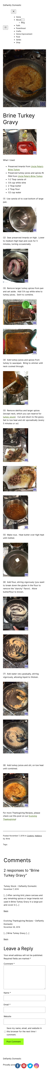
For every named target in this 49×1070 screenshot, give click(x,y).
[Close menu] (13, 12)
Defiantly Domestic (12, 5)
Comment (9, 963)
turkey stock (9, 417)
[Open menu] (5, 27)
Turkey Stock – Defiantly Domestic (20, 886)
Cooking (30, 836)
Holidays (38, 836)
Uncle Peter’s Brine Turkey (30, 176)
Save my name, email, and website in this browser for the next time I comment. (24, 1031)
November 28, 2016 (12, 927)
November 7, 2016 (11, 889)
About (18, 20)
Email (7, 1004)
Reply (6, 911)
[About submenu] (22, 20)
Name (7, 992)
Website (7, 1016)
